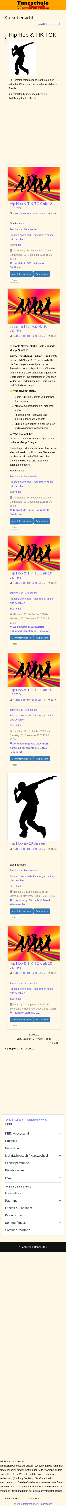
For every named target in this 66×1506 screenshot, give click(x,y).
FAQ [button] (8, 1177)
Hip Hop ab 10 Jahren (27, 843)
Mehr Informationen (21, 274)
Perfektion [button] (12, 1148)
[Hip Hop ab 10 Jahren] (33, 807)
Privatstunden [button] (14, 1170)
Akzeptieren (11, 1498)
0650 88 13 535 (14, 1119)
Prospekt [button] (11, 1141)
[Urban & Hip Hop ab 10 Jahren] (33, 306)
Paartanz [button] (11, 1200)
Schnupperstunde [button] (17, 1163)
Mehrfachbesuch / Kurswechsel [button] (26, 1155)
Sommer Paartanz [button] (17, 1230)
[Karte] (11, 263)
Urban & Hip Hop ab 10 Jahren (28, 328)
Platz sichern (41, 274)
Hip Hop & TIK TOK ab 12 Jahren (31, 206)
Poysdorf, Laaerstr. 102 (26, 1013)
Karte (14, 280)
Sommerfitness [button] (15, 1222)
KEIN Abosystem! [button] (17, 1133)
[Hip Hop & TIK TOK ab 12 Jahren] (33, 183)
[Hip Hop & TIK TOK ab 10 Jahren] (33, 553)
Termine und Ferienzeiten (23, 229)
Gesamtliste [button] (13, 1193)
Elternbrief (15, 245)
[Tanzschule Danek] (33, 5)
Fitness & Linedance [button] (19, 1208)
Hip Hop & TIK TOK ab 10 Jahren (28, 213)
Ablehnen (34, 1498)
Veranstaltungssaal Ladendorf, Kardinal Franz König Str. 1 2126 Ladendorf (29, 747)
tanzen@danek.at (37, 1119)
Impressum (46, 1504)
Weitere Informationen (26, 1504)
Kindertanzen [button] (14, 1215)
